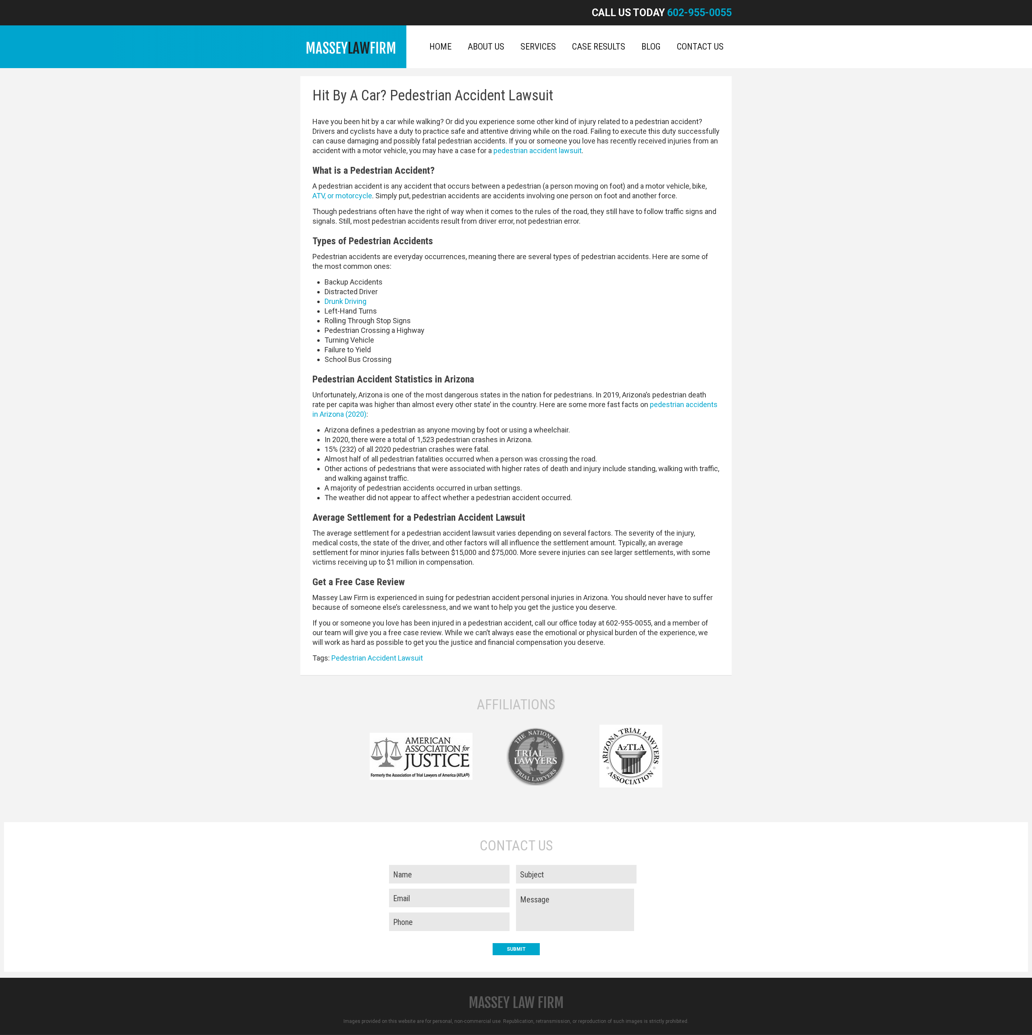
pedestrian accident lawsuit (537, 150)
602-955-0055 (699, 13)
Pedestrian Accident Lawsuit (377, 658)
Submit (516, 949)
